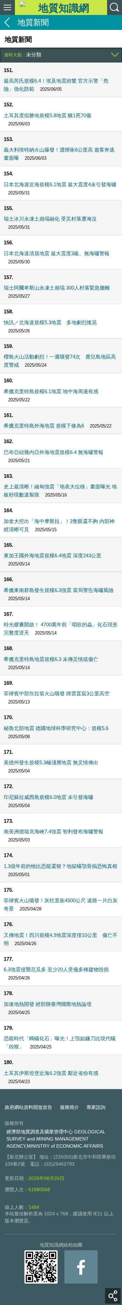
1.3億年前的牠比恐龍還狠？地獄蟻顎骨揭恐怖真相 (60, 866)
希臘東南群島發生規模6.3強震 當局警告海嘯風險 (59, 590)
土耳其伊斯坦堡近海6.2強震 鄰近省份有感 (51, 1073)
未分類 (33, 54)
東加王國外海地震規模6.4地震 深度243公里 (52, 555)
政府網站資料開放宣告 (28, 1107)
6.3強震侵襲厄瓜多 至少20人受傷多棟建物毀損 (56, 969)
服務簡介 (69, 1107)
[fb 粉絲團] (81, 1267)
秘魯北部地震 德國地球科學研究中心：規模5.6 (56, 728)
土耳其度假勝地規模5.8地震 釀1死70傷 (47, 115)
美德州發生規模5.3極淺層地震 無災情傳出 (51, 762)
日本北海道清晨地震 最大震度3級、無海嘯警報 (56, 253)
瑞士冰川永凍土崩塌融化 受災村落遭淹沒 (50, 219)
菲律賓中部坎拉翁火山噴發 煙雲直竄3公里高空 (56, 693)
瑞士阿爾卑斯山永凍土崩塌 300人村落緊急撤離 (57, 288)
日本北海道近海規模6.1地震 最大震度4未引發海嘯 (60, 184)
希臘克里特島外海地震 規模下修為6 (44, 426)
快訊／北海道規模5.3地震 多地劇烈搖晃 (50, 322)
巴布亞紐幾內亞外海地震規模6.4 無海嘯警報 (53, 452)
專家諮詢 (95, 1107)
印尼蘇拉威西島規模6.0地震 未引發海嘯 (48, 797)
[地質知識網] (61, 7)
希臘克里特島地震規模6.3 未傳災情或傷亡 (51, 659)
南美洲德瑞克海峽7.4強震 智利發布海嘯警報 (53, 831)
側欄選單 (7, 7)
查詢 (114, 7)
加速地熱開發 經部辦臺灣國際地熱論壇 (48, 1004)
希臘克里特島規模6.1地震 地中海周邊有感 (51, 391)
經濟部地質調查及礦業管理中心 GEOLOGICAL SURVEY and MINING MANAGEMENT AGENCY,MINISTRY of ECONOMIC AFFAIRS (55, 1139)
